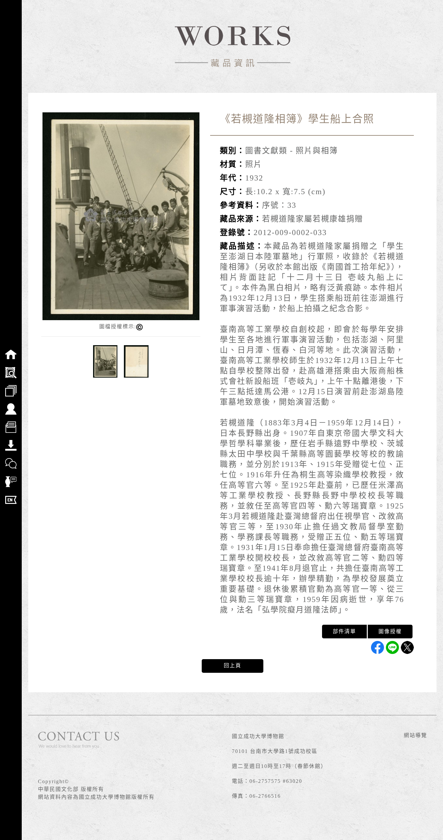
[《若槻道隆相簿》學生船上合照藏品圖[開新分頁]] (120, 216)
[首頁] (11, 350)
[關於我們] (11, 404)
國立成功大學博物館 (258, 736)
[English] (11, 495)
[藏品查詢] (11, 368)
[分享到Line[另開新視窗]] (392, 647)
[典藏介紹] (11, 477)
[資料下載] (11, 441)
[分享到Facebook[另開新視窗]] (377, 647)
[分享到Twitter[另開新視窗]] (407, 647)
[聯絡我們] (11, 459)
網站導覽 (415, 735)
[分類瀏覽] (11, 386)
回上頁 (232, 665)
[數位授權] (11, 423)
